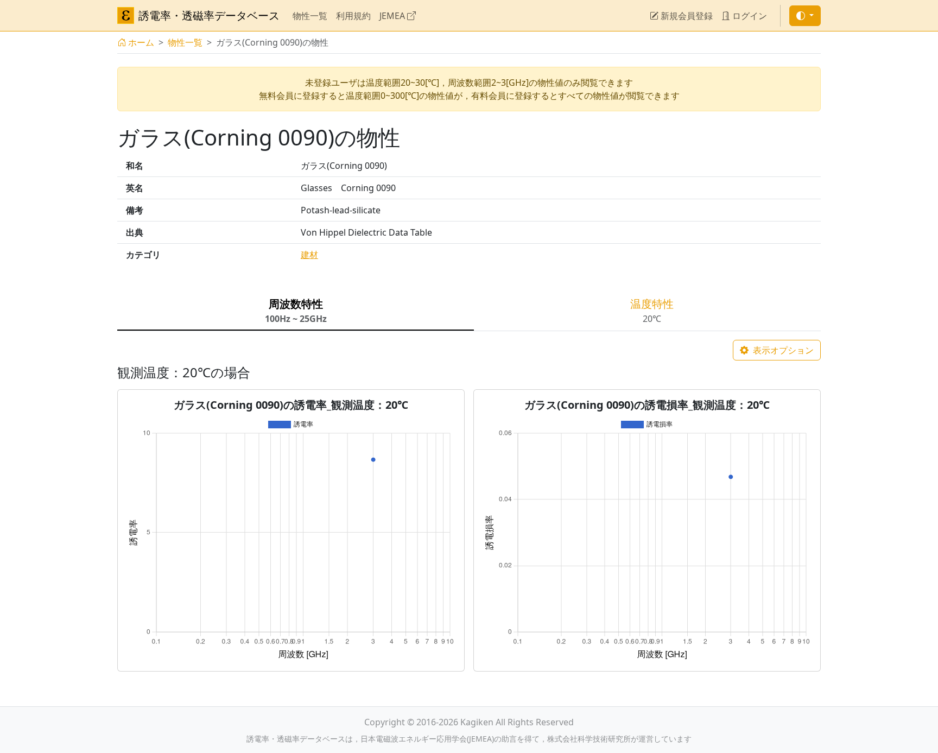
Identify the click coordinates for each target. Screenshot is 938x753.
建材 (309, 255)
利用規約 (353, 16)
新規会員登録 (685, 16)
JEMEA (393, 16)
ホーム (141, 42)
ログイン (748, 16)
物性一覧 (310, 16)
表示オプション (782, 350)
